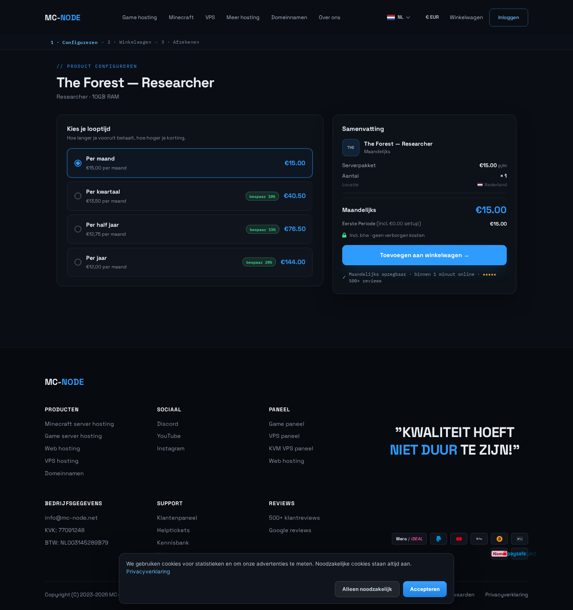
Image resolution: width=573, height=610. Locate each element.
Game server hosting (73, 435)
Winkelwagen (466, 17)
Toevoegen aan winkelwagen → (424, 255)
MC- (62, 17)
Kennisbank (173, 542)
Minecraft (181, 17)
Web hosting (62, 448)
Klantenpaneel (177, 517)
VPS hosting (61, 460)
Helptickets (173, 530)
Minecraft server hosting (79, 423)
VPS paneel (284, 435)
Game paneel (286, 423)
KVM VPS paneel (291, 448)
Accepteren (425, 589)
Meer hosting (243, 17)
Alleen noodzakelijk (367, 589)
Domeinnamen (289, 17)
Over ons (329, 17)
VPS (210, 17)
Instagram (170, 448)
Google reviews (290, 530)
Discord (167, 423)
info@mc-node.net (71, 517)
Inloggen (508, 17)
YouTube (169, 435)
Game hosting (139, 17)
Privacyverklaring (506, 594)
